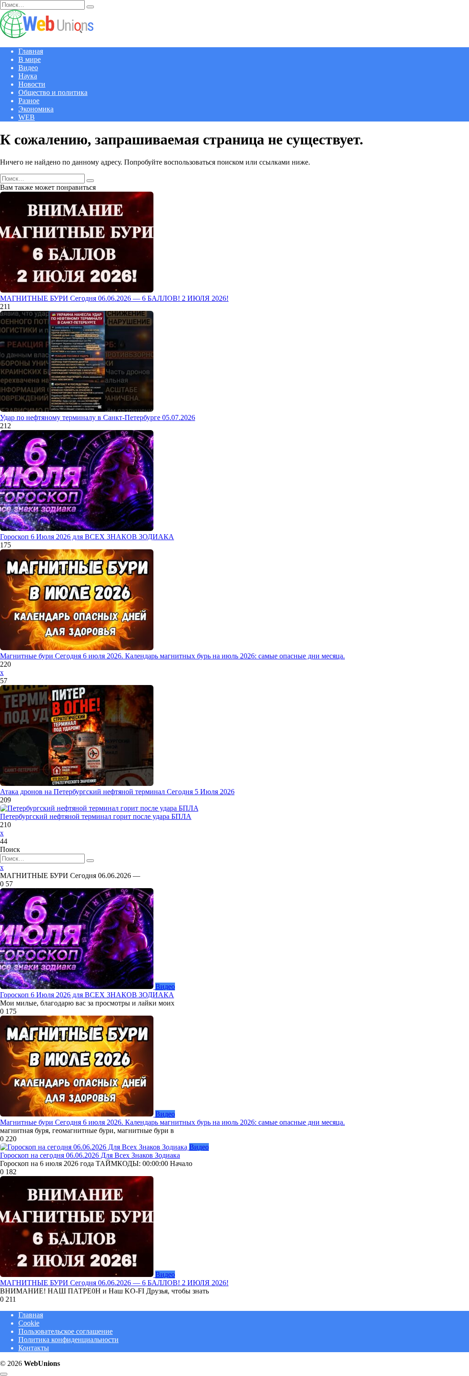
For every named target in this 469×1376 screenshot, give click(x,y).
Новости (31, 84)
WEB (26, 117)
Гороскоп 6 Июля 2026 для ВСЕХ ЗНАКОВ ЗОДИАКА (87, 537)
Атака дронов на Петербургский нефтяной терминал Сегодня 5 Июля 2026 (117, 792)
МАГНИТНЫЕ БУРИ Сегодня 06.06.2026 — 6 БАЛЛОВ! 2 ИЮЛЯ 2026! (114, 298)
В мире (29, 59)
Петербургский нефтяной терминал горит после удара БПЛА (95, 816)
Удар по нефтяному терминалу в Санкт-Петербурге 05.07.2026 (97, 417)
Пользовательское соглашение (65, 1331)
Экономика (36, 109)
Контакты (33, 1348)
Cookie (28, 1323)
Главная (30, 51)
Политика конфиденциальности (68, 1339)
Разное (28, 101)
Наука (27, 76)
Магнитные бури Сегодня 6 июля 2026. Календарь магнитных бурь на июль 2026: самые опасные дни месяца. (172, 656)
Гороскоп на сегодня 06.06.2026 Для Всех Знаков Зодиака (90, 1155)
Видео (28, 68)
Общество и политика (52, 92)
